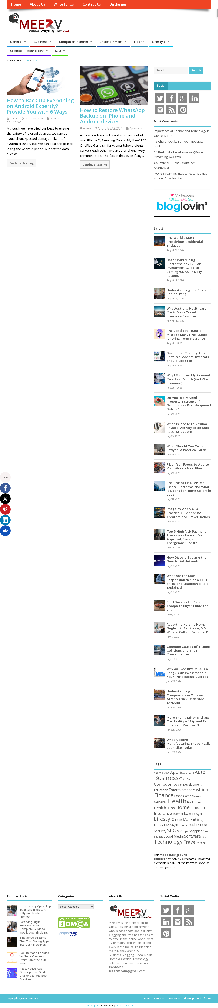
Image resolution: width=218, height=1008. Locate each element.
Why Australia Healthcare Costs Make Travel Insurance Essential (186, 312)
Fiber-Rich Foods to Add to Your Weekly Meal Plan (188, 466)
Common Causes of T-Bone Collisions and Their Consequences (188, 650)
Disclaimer (117, 4)
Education (161, 790)
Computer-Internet (74, 41)
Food (178, 795)
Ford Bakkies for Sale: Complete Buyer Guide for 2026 (187, 606)
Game (187, 796)
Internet (177, 814)
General (16, 41)
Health (139, 41)
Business (40, 41)
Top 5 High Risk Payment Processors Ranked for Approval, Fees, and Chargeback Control (186, 537)
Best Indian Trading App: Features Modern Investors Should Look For (188, 357)
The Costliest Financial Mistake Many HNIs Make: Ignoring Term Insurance (187, 334)
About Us (37, 4)
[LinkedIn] (5, 520)
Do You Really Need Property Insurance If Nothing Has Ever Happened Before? (189, 403)
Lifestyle (159, 41)
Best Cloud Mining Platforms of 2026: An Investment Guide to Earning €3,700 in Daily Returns (184, 268)
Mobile (158, 825)
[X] (5, 498)
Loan (178, 819)
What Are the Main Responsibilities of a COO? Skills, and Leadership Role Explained (187, 582)
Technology (168, 841)
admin (14, 118)
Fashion (200, 789)
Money (170, 825)
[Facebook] (5, 488)
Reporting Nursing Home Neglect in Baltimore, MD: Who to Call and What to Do (189, 628)
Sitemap (189, 998)
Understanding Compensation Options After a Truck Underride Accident (185, 697)
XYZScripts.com (126, 1005)
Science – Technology (27, 50)
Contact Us (92, 4)
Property (181, 825)
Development (192, 784)
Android (159, 773)
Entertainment (111, 41)
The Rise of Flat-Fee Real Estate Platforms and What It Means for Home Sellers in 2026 (189, 489)
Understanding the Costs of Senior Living (189, 292)
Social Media (174, 836)
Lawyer (197, 814)
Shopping (195, 831)
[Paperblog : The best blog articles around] (68, 937)
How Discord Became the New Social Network (186, 559)
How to (197, 808)
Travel (190, 842)
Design (178, 784)
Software (192, 836)
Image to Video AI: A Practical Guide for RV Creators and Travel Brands (188, 513)
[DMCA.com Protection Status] (74, 928)
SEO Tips (182, 831)
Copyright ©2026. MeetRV (22, 998)
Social (161, 85)
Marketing (193, 819)
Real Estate (197, 824)
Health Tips (164, 807)
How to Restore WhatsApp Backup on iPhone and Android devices (112, 115)
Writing (201, 842)
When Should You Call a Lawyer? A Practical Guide (187, 448)
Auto (200, 772)
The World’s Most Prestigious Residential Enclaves (185, 241)
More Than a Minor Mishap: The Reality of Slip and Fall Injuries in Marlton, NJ (188, 721)
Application (136, 128)
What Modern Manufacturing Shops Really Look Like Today (189, 743)
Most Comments (166, 121)
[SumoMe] (5, 530)
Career (190, 779)
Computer (163, 784)
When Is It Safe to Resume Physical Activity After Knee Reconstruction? (188, 428)
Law (188, 813)
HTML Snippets (91, 1005)
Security (160, 831)
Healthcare (194, 802)
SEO (58, 50)
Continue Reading (22, 163)
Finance (164, 795)
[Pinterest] (5, 509)
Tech (204, 836)
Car (182, 778)
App (166, 773)
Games (196, 796)
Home (16, 4)
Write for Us (64, 4)
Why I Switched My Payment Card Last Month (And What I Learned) (188, 379)
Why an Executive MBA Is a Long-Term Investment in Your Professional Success (187, 673)
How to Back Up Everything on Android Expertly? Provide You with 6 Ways (40, 106)
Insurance (163, 813)
